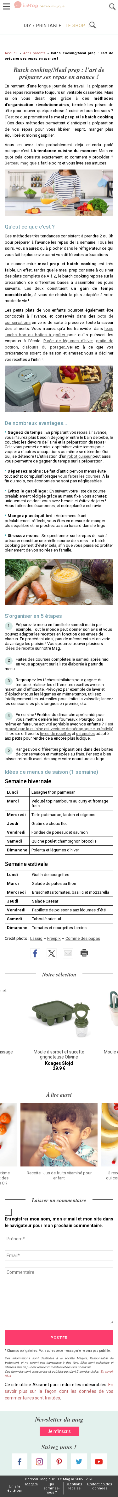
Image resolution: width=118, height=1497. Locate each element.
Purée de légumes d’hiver (68, 340)
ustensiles (85, 733)
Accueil (11, 53)
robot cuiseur (79, 456)
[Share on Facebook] (35, 953)
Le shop (75, 25)
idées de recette (19, 648)
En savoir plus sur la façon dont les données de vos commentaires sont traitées (59, 1391)
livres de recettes (55, 733)
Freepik (54, 938)
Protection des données (99, 1486)
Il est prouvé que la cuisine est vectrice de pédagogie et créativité (59, 726)
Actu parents (34, 53)
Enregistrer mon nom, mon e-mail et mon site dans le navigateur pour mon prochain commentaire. (59, 1222)
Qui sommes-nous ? (51, 1488)
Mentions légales (74, 1486)
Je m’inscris (59, 1431)
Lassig (36, 938)
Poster (59, 1337)
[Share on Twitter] (52, 953)
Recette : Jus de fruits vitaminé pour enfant (59, 1175)
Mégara (31, 1484)
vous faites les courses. (79, 476)
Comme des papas (82, 938)
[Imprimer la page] (84, 953)
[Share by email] (68, 953)
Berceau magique (21, 163)
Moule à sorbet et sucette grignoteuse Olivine (59, 1054)
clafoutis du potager (43, 347)
